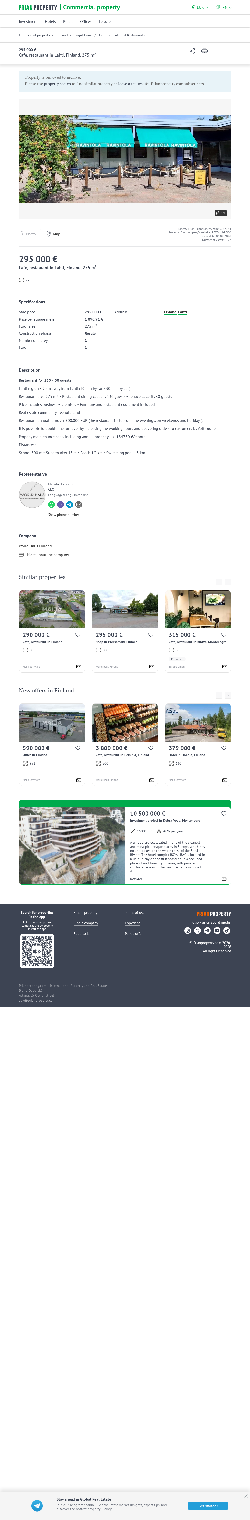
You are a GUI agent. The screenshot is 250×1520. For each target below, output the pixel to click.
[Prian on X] (197, 930)
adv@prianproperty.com (37, 1000)
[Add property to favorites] (78, 636)
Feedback (81, 933)
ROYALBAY (136, 878)
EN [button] (225, 7)
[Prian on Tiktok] (226, 930)
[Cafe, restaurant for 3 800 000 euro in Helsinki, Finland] (125, 745)
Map (56, 233)
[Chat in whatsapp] (51, 504)
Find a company (86, 923)
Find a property (85, 912)
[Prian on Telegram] (207, 930)
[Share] (192, 51)
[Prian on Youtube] (217, 930)
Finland (170, 312)
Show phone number (63, 514)
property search (57, 83)
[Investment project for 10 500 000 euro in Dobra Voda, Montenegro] (125, 845)
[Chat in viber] (60, 504)
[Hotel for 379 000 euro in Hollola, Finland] (198, 745)
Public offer (134, 933)
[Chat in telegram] (69, 504)
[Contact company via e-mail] (78, 504)
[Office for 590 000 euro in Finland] (52, 745)
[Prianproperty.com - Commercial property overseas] (38, 7)
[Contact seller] (78, 667)
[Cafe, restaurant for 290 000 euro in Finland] (52, 631)
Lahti (182, 312)
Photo (31, 233)
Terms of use (135, 912)
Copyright (132, 923)
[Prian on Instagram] (187, 930)
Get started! (208, 1505)
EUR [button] (198, 7)
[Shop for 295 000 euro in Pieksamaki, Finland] (125, 631)
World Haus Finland (35, 545)
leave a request (131, 83)
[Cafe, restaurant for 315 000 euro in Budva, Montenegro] (198, 631)
